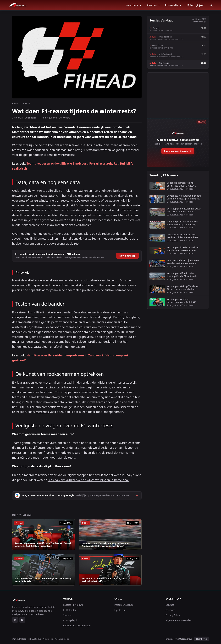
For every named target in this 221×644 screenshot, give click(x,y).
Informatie (171, 5)
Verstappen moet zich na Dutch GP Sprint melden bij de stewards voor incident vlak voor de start (184, 210)
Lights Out (120, 610)
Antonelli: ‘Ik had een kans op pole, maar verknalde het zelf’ (104, 580)
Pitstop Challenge (123, 604)
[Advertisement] (178, 98)
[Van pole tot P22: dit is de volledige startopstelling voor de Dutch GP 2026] (43, 569)
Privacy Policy (173, 615)
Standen (151, 5)
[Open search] (211, 5)
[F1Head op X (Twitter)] (15, 620)
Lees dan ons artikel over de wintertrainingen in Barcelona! (88, 480)
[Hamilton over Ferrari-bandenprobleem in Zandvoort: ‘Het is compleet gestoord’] (110, 534)
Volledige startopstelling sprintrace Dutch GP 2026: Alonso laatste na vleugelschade (181, 184)
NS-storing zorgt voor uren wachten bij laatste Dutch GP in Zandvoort (184, 236)
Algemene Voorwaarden (179, 620)
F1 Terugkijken (195, 5)
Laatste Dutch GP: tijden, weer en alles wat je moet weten (183, 262)
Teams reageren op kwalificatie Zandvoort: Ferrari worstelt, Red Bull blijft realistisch (43, 544)
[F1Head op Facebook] (22, 620)
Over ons (170, 610)
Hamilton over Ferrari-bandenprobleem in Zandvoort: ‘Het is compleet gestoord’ (105, 544)
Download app (127, 255)
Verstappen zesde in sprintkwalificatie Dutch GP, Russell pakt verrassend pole (182, 300)
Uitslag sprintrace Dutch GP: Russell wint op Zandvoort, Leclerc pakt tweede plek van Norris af (182, 223)
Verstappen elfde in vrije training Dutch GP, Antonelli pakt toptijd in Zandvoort (182, 275)
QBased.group (185, 639)
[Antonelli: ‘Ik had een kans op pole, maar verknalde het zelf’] (110, 569)
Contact (170, 604)
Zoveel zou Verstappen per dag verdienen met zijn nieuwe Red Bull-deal (184, 197)
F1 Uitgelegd (70, 620)
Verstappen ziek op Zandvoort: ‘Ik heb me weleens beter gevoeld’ (183, 287)
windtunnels (47, 200)
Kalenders (132, 5)
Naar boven (201, 639)
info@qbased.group (60, 639)
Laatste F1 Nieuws (73, 604)
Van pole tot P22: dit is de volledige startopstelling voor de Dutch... (43, 580)
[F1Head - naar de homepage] (18, 5)
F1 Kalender (69, 610)
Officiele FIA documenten (77, 625)
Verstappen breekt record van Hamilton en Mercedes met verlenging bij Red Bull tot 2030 (184, 249)
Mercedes (42, 412)
